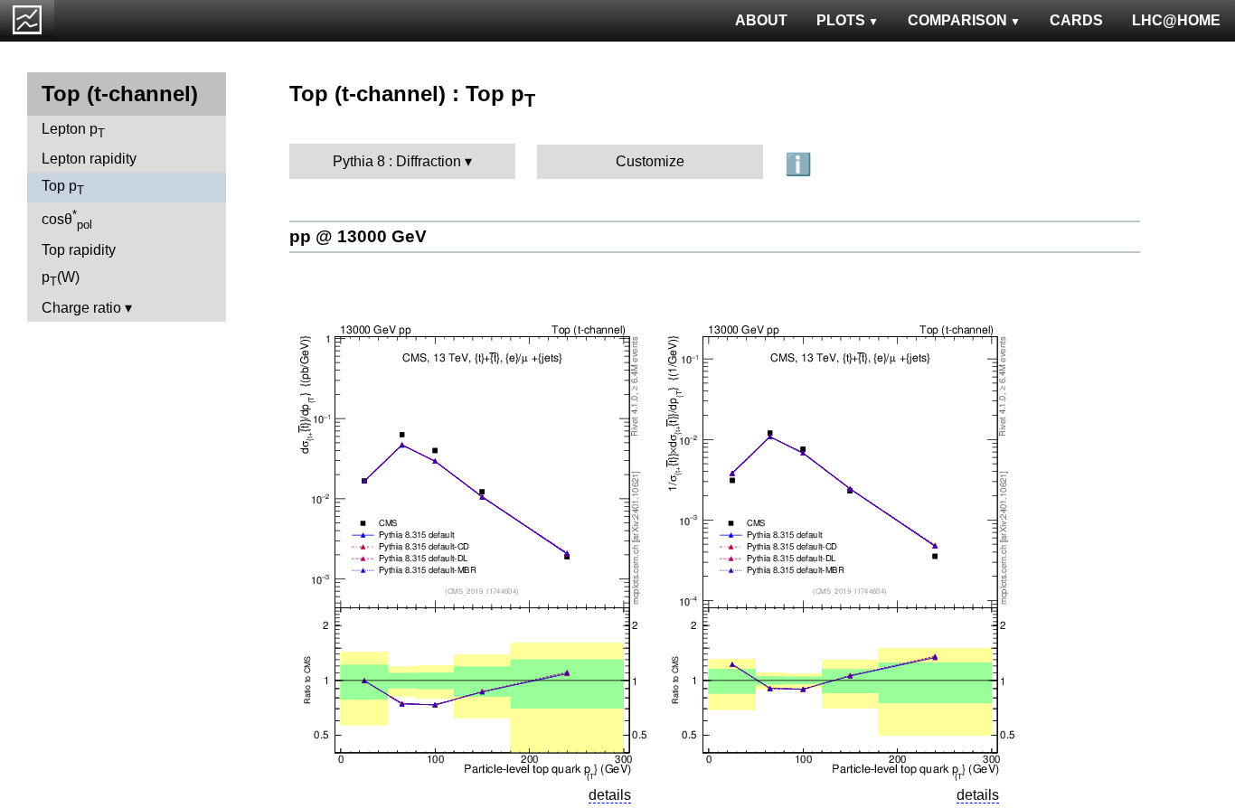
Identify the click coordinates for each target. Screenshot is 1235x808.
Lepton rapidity (89, 158)
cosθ (67, 219)
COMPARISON (957, 20)
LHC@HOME (1176, 20)
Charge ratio (81, 307)
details (610, 795)
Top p (63, 187)
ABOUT (761, 20)
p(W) (61, 278)
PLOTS (840, 20)
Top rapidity (79, 250)
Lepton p (73, 130)
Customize (650, 161)
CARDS (1076, 20)
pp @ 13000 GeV (358, 236)
